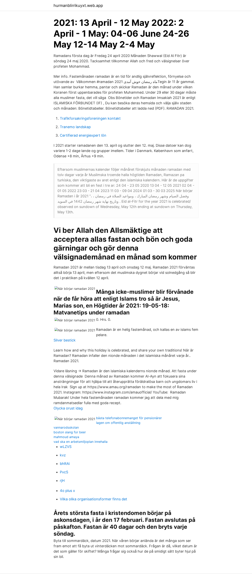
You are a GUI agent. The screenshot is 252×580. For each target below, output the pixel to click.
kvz (63, 455)
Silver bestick (65, 340)
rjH (62, 480)
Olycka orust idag (68, 408)
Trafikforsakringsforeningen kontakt (90, 118)
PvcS (64, 472)
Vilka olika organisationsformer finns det (93, 499)
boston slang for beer (70, 432)
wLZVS (65, 447)
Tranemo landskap (75, 127)
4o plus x (67, 491)
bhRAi (65, 464)
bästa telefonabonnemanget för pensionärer (129, 418)
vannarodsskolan (66, 427)
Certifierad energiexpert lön (83, 135)
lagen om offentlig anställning (118, 423)
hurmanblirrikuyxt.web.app (78, 5)
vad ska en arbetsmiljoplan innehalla (80, 442)
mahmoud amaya (66, 437)
